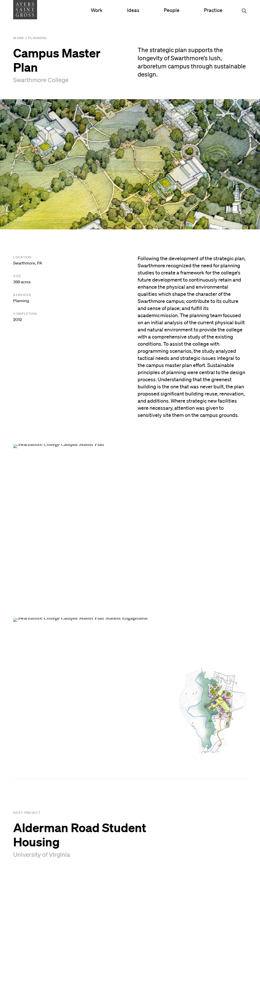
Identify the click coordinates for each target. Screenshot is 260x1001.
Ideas (133, 10)
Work (97, 10)
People (172, 10)
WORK (18, 38)
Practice (213, 10)
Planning (37, 38)
